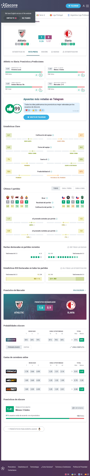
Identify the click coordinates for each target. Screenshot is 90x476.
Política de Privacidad (80, 467)
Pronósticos (12, 467)
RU (81, 474)
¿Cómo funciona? (47, 467)
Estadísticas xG (18, 52)
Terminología (34, 467)
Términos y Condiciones (63, 467)
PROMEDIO (27, 165)
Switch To (10, 18)
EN (68, 474)
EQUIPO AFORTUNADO (71, 165)
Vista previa (33, 52)
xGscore (44, 52)
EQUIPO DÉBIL (61, 141)
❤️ (27, 110)
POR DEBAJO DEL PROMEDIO (58, 177)
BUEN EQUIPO (27, 141)
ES (88, 474)
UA (75, 474)
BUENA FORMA (32, 153)
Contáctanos (12, 470)
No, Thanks (26, 18)
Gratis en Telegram (37, 117)
